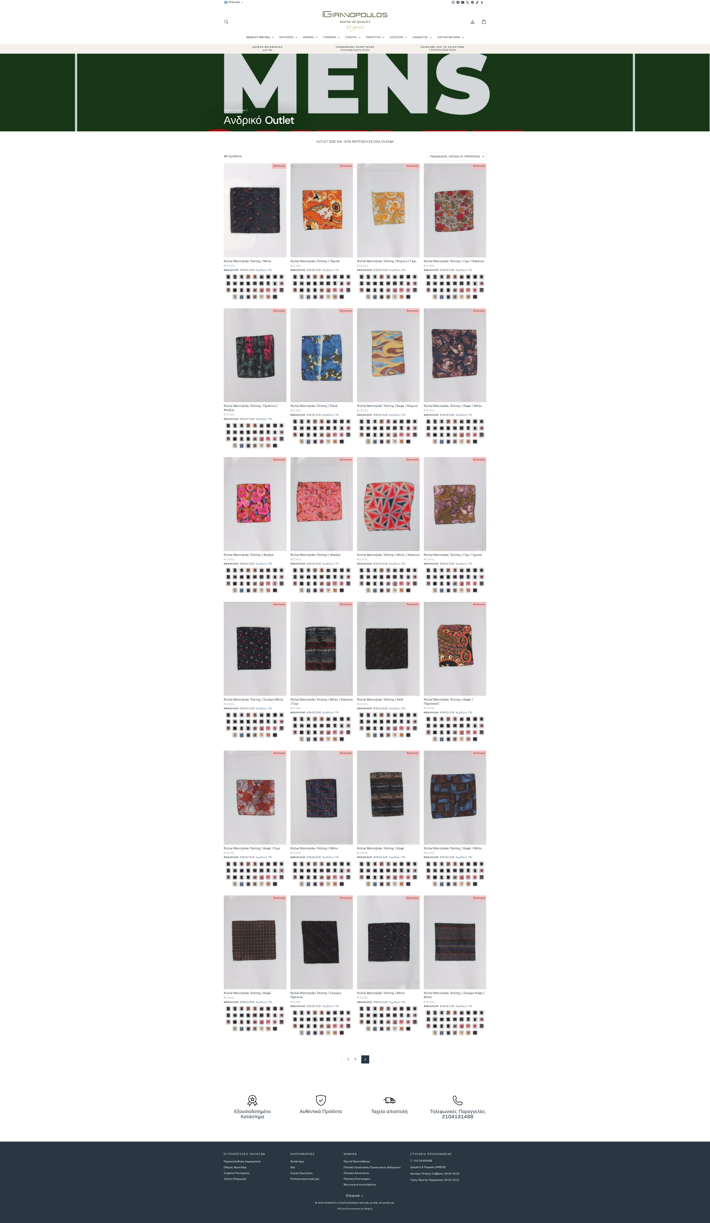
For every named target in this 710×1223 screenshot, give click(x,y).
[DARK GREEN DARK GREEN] (235, 276)
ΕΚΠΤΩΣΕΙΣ (287, 37)
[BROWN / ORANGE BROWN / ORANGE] (228, 290)
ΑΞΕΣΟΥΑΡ (397, 37)
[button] (234, 2)
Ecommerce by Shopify (360, 1208)
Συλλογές (240, 110)
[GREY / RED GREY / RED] (255, 296)
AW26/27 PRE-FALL (258, 37)
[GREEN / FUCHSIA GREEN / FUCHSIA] (248, 296)
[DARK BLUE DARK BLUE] (228, 276)
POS (339, 1208)
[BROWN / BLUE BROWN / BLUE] (268, 276)
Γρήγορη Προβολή (255, 253)
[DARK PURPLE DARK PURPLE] (281, 276)
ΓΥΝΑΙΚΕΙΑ (330, 37)
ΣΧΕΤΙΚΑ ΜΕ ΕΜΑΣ (449, 37)
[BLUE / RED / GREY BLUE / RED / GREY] (241, 290)
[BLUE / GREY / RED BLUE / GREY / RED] (241, 276)
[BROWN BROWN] (248, 276)
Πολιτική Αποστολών (356, 1173)
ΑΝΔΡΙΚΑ (309, 37)
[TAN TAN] (268, 296)
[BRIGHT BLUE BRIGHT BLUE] (241, 296)
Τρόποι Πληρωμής (235, 1179)
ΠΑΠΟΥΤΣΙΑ (373, 37)
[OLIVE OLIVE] (275, 276)
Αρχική (228, 110)
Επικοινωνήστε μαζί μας (305, 1179)
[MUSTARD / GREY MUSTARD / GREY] (261, 296)
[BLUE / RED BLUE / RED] (261, 290)
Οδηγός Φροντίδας (235, 1167)
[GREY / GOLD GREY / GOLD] (255, 290)
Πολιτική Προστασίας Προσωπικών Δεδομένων (372, 1167)
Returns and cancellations (360, 1185)
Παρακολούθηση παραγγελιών (242, 1161)
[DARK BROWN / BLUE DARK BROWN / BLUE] (235, 283)
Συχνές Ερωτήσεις (301, 1173)
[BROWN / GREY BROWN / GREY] (281, 283)
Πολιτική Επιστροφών (357, 1179)
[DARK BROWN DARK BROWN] (228, 283)
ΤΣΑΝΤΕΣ (351, 37)
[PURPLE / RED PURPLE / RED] (255, 276)
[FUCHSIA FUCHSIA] (268, 290)
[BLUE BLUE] (241, 283)
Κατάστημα (297, 1161)
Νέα (292, 1167)
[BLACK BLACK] (261, 276)
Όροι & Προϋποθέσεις (357, 1161)
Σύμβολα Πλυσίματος (237, 1173)
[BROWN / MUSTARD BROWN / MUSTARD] (235, 296)
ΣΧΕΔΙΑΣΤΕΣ (420, 37)
